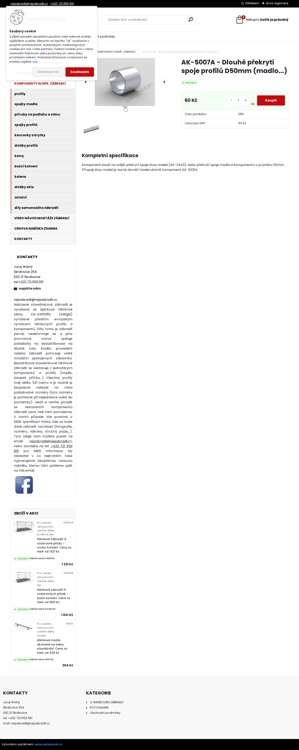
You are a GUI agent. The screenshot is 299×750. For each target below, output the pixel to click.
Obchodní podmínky (99, 36)
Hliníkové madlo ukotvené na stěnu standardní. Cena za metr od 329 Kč (52, 646)
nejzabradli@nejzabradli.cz (29, 4)
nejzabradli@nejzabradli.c (49, 441)
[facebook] (24, 477)
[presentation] (86, 82)
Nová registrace (277, 3)
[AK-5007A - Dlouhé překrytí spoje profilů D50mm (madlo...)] (125, 82)
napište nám (30, 288)
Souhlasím (79, 72)
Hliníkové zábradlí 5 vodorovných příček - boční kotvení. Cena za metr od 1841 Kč (53, 596)
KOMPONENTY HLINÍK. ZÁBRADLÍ (115, 52)
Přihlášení (252, 3)
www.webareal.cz (48, 744)
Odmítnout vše (48, 72)
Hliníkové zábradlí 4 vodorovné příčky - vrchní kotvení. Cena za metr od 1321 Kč (54, 545)
